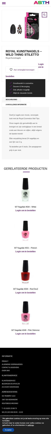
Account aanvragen (10, 387)
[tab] (11, 99)
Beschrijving (11, 99)
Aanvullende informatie (16, 104)
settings (30, 425)
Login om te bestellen (25, 210)
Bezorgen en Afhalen (11, 384)
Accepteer (8, 430)
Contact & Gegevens (10, 367)
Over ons (6, 370)
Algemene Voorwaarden (12, 364)
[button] (44, 14)
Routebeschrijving (10, 403)
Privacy (5, 361)
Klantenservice (8, 381)
